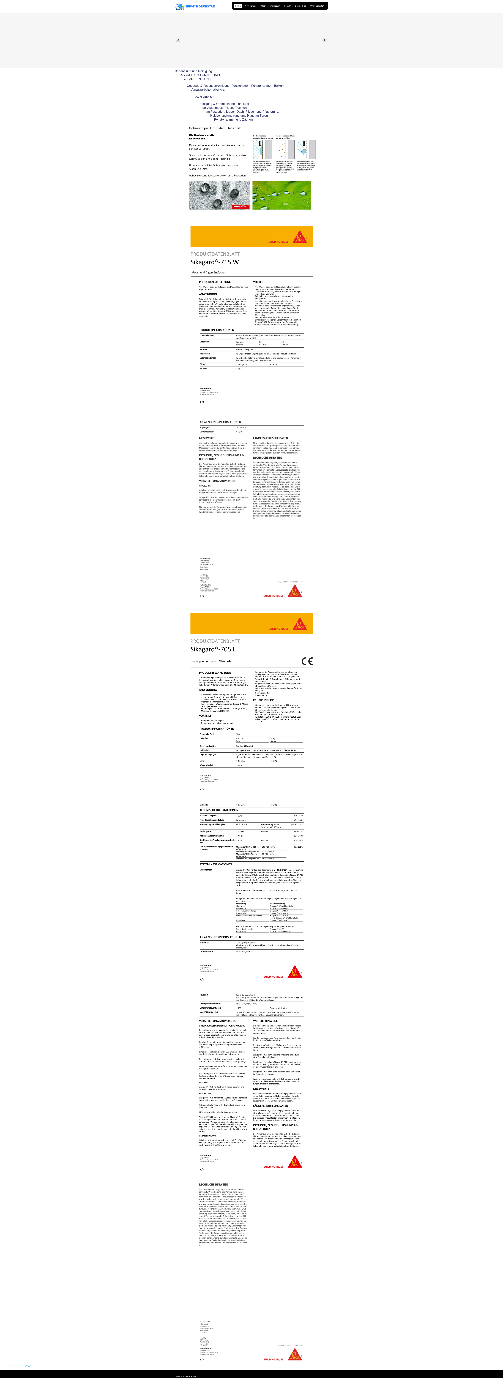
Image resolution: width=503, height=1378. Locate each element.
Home (238, 5)
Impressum (275, 5)
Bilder (263, 5)
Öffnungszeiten (317, 5)
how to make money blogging (22, 1366)
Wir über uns (250, 5)
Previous (178, 40)
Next (324, 40)
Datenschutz (300, 5)
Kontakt (287, 5)
